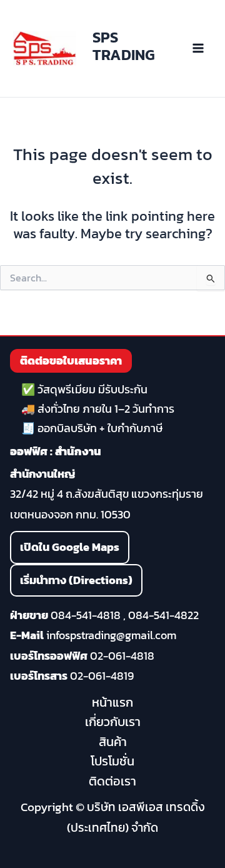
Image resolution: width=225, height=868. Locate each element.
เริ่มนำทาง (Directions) (76, 580)
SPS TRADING (123, 46)
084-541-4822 (163, 615)
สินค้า (113, 741)
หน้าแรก (112, 702)
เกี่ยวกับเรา (113, 721)
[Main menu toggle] (197, 48)
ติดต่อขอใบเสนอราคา (71, 360)
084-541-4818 (86, 615)
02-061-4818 (122, 655)
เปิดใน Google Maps (69, 546)
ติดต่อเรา (112, 781)
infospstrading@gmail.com (111, 635)
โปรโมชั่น (112, 761)
